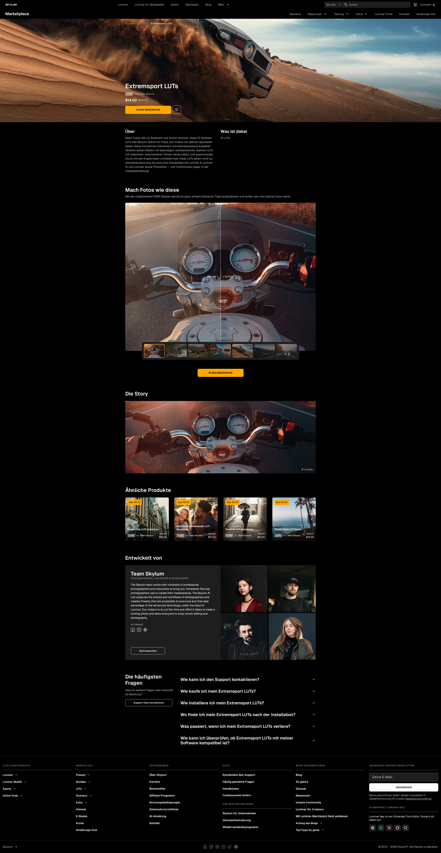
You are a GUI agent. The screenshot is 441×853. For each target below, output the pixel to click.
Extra (362, 14)
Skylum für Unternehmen (239, 813)
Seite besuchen (148, 650)
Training (341, 14)
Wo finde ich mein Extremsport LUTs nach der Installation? (248, 714)
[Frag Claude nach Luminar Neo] (389, 827)
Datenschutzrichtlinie (163, 809)
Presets (83, 775)
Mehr (224, 4)
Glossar (301, 788)
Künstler (404, 14)
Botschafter (157, 788)
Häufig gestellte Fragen (238, 782)
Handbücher (231, 788)
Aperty (175, 4)
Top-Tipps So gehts (310, 830)
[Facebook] (133, 630)
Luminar (123, 4)
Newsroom (303, 795)
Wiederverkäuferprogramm (240, 827)
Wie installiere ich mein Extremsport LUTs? (248, 703)
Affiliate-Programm (162, 795)
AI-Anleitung (157, 816)
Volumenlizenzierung (237, 820)
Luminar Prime (383, 14)
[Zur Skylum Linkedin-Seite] (217, 847)
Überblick (295, 14)
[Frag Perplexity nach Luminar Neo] (380, 827)
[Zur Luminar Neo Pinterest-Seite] (236, 847)
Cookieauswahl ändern (237, 795)
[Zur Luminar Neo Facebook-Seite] (205, 847)
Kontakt (154, 823)
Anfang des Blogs (309, 823)
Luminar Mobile (15, 782)
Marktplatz (192, 4)
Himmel (81, 809)
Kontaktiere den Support (239, 775)
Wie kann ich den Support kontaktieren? (248, 679)
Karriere (154, 782)
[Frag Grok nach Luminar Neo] (397, 827)
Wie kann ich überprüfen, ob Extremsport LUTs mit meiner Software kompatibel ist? (248, 740)
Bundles (83, 782)
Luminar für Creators (310, 809)
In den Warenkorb (148, 109)
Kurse (80, 823)
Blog (208, 4)
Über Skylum (157, 775)
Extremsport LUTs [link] (161, 23)
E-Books (81, 816)
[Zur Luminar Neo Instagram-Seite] (211, 847)
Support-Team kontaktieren (149, 702)
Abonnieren (404, 787)
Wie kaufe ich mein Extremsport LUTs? (248, 691)
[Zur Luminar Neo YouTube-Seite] (223, 847)
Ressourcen (317, 14)
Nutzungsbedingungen (164, 802)
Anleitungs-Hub (426, 14)
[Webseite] (145, 630)
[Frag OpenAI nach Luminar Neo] (372, 827)
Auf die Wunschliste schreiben (147, 515)
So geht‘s (302, 782)
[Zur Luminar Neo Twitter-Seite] (230, 847)
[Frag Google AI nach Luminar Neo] (405, 827)
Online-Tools (13, 796)
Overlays (84, 796)
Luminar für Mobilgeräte (149, 4)
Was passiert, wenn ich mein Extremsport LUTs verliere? (248, 726)
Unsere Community (308, 802)
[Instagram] (139, 630)
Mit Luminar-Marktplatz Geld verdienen (322, 816)
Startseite (131, 23)
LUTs (144, 23)
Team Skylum (146, 93)
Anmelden (427, 5)
